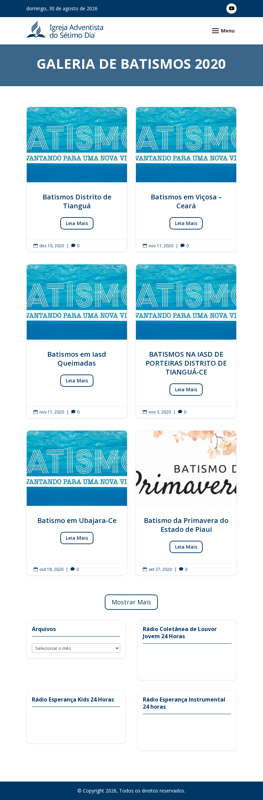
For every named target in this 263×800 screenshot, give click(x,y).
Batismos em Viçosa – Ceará (186, 179)
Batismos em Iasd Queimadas (77, 341)
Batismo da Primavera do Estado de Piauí (186, 503)
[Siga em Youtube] (231, 8)
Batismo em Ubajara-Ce (77, 503)
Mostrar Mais (131, 602)
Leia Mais (77, 223)
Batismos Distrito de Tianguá (77, 179)
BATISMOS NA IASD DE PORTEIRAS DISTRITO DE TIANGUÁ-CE (186, 341)
